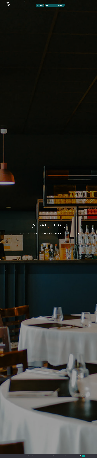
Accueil (15, 1)
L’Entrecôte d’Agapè (25, 1)
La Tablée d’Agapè (37, 1)
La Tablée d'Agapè (40, 233)
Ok (83, 455)
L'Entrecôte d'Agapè (25, 233)
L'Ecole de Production (70, 233)
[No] (95, 456)
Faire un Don (40, 5)
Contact (85, 1)
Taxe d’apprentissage (54, 5)
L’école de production (62, 1)
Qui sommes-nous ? (76, 1)
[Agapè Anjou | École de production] (8, 3)
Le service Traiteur (49, 1)
